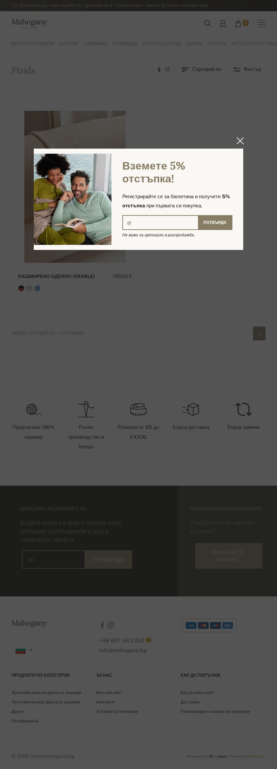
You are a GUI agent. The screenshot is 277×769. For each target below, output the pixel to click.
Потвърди (214, 222)
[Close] (238, 141)
